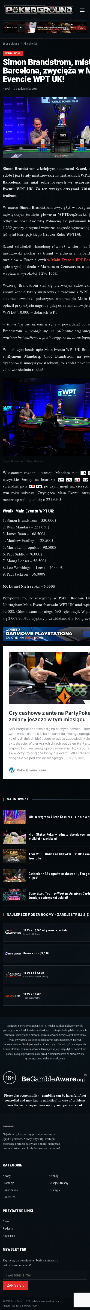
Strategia (54, 1190)
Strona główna (11, 43)
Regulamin (9, 1235)
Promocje (8, 1183)
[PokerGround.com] (39, 10)
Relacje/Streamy (58, 1183)
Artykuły (53, 1176)
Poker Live (9, 1197)
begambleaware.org (41, 1105)
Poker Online (10, 1190)
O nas (6, 1221)
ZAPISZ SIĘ (15, 1285)
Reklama (8, 1228)
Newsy (6, 1176)
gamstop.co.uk (73, 1105)
